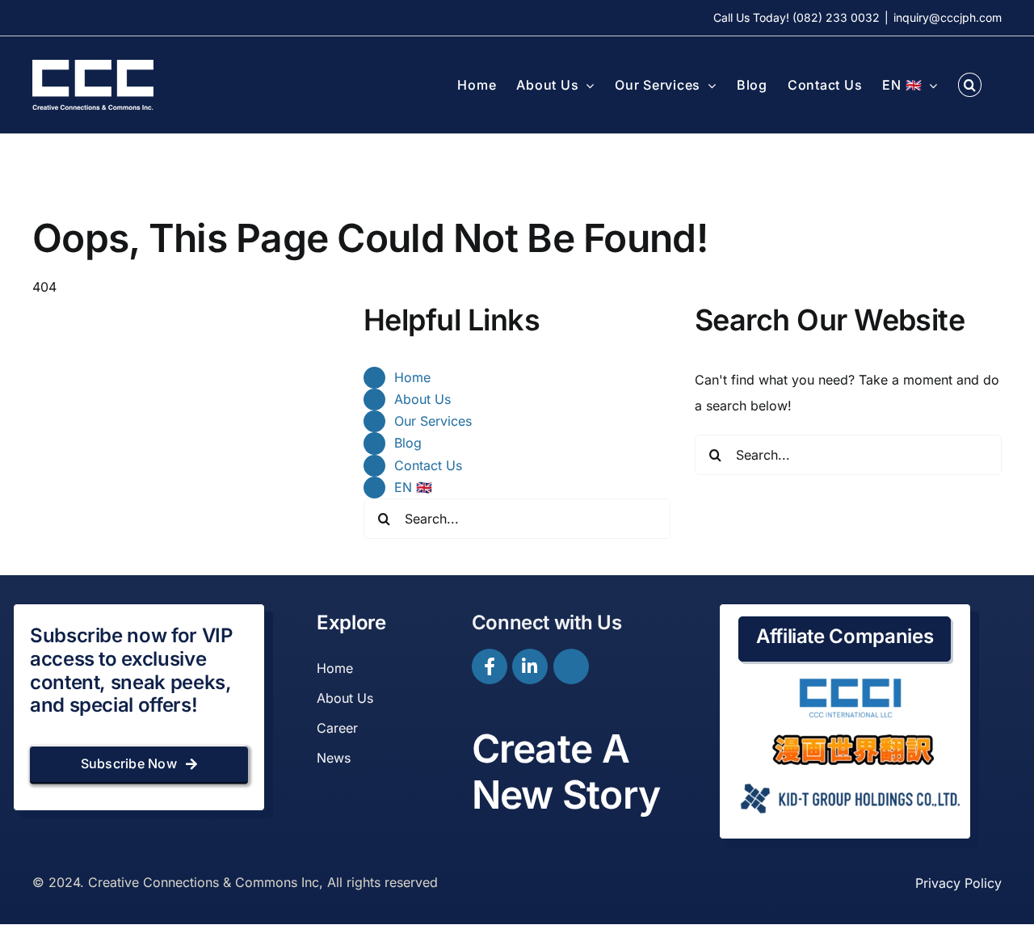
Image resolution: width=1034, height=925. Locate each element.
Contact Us (428, 465)
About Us (422, 399)
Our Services (433, 421)
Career (337, 728)
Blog (408, 443)
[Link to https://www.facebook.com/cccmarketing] (489, 666)
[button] (969, 84)
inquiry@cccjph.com (947, 17)
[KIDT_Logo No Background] (849, 778)
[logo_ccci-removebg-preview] (849, 684)
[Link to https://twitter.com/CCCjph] (571, 666)
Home (412, 377)
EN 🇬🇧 (413, 487)
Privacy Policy (958, 883)
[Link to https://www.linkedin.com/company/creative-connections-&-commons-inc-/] (530, 666)
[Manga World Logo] (853, 741)
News (334, 758)
